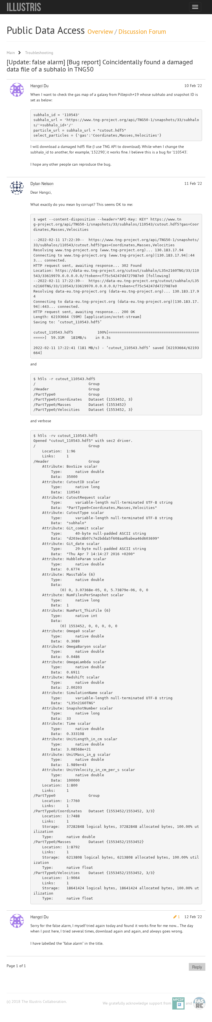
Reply (197, 967)
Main (11, 52)
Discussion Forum (142, 31)
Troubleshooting (39, 52)
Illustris (24, 7)
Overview (100, 31)
